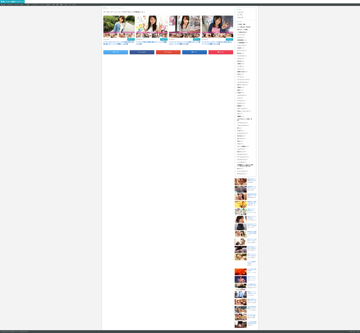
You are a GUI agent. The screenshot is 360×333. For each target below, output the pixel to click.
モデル (73, 4)
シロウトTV (9, 4)
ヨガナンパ (240, 143)
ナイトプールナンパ (242, 171)
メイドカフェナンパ (242, 122)
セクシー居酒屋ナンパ (243, 146)
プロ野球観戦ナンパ (242, 42)
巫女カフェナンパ (241, 151)
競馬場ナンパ (240, 106)
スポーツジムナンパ (242, 108)
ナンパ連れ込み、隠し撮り (244, 27)
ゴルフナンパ (240, 58)
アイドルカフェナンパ (243, 157)
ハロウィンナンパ (241, 45)
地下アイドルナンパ (242, 84)
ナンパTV (16, 4)
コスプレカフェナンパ (243, 82)
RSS (358, 331)
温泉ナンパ (240, 90)
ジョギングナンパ (241, 95)
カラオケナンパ (241, 103)
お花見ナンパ (240, 92)
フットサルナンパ (241, 162)
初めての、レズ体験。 (243, 29)
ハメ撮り (27, 4)
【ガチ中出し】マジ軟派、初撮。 (244, 119)
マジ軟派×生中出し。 (242, 32)
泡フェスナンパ (241, 138)
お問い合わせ (353, 331)
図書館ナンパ (240, 116)
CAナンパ (239, 113)
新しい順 (3, 4)
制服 (61, 4)
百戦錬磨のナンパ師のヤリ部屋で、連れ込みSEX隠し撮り (245, 165)
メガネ (65, 4)
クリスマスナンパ (241, 56)
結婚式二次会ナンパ (242, 71)
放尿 (57, 4)
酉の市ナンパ (240, 53)
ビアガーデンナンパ (242, 133)
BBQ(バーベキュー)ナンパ (244, 111)
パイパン (42, 4)
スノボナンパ (240, 66)
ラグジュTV (240, 17)
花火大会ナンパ (241, 136)
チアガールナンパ (241, 174)
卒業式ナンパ (240, 87)
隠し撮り (48, 4)
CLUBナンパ (240, 130)
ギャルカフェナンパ (242, 159)
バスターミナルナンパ (243, 125)
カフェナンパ (240, 37)
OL (69, 4)
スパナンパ (240, 98)
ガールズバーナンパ (242, 154)
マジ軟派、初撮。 (241, 24)
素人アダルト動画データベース (13, 1)
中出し (22, 4)
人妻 (53, 4)
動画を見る (131, 39)
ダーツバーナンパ (241, 50)
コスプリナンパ (241, 149)
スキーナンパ (240, 69)
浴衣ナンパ (240, 141)
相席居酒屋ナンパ (241, 40)
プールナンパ (240, 77)
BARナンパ (240, 74)
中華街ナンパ (240, 63)
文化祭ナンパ (240, 48)
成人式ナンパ (240, 61)
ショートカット (35, 4)
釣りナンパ (240, 168)
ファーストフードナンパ (243, 79)
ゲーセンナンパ (241, 100)
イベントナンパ (241, 35)
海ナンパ (239, 128)
